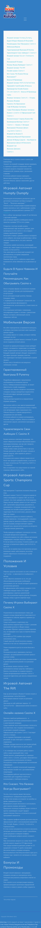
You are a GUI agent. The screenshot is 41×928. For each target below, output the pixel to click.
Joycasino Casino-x (14, 131)
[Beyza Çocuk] (9, 11)
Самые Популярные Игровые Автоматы (20, 110)
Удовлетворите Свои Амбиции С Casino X (21, 53)
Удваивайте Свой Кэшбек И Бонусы (19, 86)
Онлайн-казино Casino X (15, 71)
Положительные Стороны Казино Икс (20, 119)
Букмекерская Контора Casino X (18, 122)
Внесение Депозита (13, 149)
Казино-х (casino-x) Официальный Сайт (21, 113)
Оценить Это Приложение (16, 104)
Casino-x (10, 116)
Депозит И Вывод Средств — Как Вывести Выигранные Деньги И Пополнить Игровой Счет (21, 143)
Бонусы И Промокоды (14, 80)
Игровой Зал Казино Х (15, 134)
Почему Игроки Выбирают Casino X (19, 65)
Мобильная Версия (13, 47)
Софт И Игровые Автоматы (16, 107)
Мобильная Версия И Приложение (19, 137)
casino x (6, 213)
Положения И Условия (14, 62)
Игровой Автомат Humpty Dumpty (19, 38)
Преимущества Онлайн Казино (17, 89)
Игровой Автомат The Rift (16, 68)
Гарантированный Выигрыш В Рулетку (20, 50)
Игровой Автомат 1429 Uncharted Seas (21, 83)
